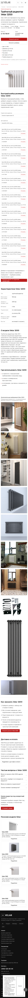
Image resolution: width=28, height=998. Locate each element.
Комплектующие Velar (6, 943)
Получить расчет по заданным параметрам (10, 280)
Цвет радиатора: (4, 120)
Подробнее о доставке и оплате (11, 761)
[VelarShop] (5, 2)
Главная (3, 6)
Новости (3, 957)
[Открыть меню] (25, 2)
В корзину (23, 133)
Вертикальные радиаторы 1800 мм (9, 962)
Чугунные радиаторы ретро (7, 939)
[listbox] (14, 115)
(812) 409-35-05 (5, 971)
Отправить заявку (7, 808)
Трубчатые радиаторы (11, 6)
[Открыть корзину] (21, 2)
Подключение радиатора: (6, 113)
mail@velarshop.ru (5, 973)
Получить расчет (14, 39)
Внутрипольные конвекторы (7, 941)
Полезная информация (6, 955)
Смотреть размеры (14, 42)
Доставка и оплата (6, 950)
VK (2, 923)
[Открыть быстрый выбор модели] (18, 2)
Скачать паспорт (4, 64)
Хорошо (20, 986)
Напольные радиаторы (6, 937)
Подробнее (14, 838)
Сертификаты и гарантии (7, 953)
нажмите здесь (11, 994)
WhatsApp (14, 923)
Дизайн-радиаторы (6, 932)
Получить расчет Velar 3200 (10, 730)
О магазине (4, 948)
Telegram (8, 923)
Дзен (3, 926)
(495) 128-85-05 (7, 969)
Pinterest (21, 923)
